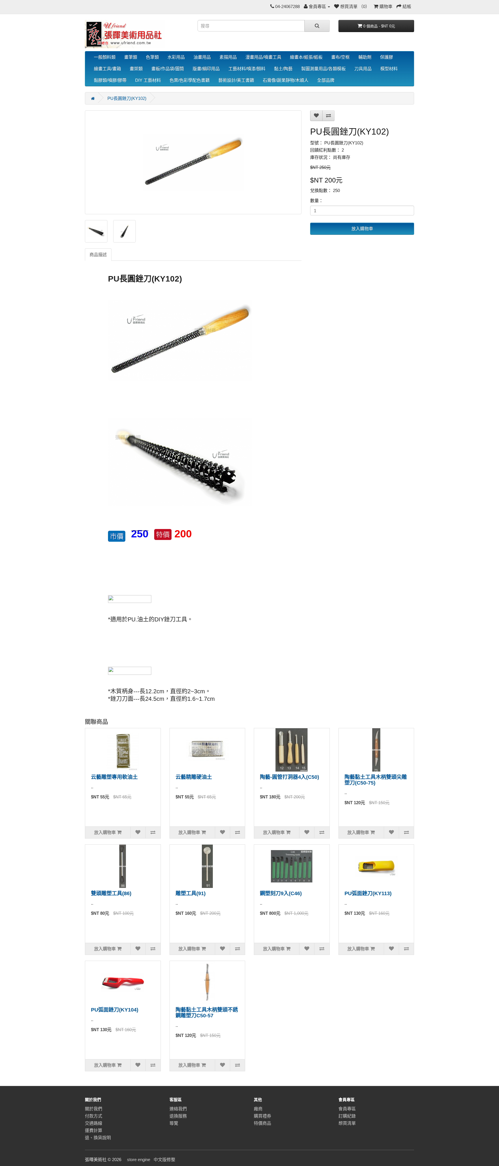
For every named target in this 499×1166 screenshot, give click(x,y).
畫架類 (136, 68)
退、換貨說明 (98, 1137)
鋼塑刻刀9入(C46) (281, 893)
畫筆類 (130, 57)
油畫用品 (202, 57)
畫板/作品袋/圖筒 (167, 68)
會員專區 (347, 1108)
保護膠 (386, 57)
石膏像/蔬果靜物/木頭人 (285, 80)
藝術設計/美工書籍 (236, 80)
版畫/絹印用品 (206, 68)
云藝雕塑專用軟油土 (114, 777)
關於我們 (93, 1108)
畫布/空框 (340, 57)
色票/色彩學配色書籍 (190, 80)
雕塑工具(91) (191, 893)
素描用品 (228, 57)
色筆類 (152, 57)
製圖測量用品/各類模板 (323, 68)
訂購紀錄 (347, 1115)
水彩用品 (176, 57)
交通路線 (93, 1123)
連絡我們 (178, 1108)
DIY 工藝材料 (148, 80)
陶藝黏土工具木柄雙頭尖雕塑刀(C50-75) (376, 780)
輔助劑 (364, 57)
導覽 (174, 1123)
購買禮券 (262, 1115)
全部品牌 (325, 80)
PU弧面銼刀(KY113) (368, 893)
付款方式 (93, 1115)
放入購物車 (362, 228)
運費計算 (93, 1130)
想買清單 (347, 1123)
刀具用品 (363, 68)
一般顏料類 (105, 57)
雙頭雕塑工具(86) (111, 893)
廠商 (258, 1108)
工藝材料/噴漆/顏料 (246, 68)
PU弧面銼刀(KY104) (114, 1010)
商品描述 (98, 254)
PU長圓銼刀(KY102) (126, 98)
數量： (316, 200)
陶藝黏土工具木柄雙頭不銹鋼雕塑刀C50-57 (207, 1012)
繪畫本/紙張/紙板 (306, 57)
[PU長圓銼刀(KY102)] (193, 162)
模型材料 (389, 68)
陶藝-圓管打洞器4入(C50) (289, 777)
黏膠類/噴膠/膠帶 (110, 80)
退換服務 (178, 1115)
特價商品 (262, 1123)
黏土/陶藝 (283, 68)
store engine (138, 1159)
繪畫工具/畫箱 (107, 68)
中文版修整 (164, 1159)
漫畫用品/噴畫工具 (263, 57)
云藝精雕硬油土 (194, 777)
